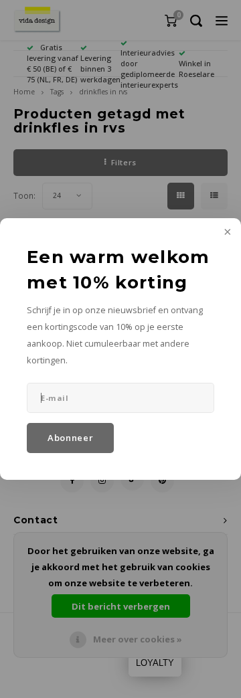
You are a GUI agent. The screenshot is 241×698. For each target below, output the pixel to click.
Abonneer (70, 438)
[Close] (226, 233)
